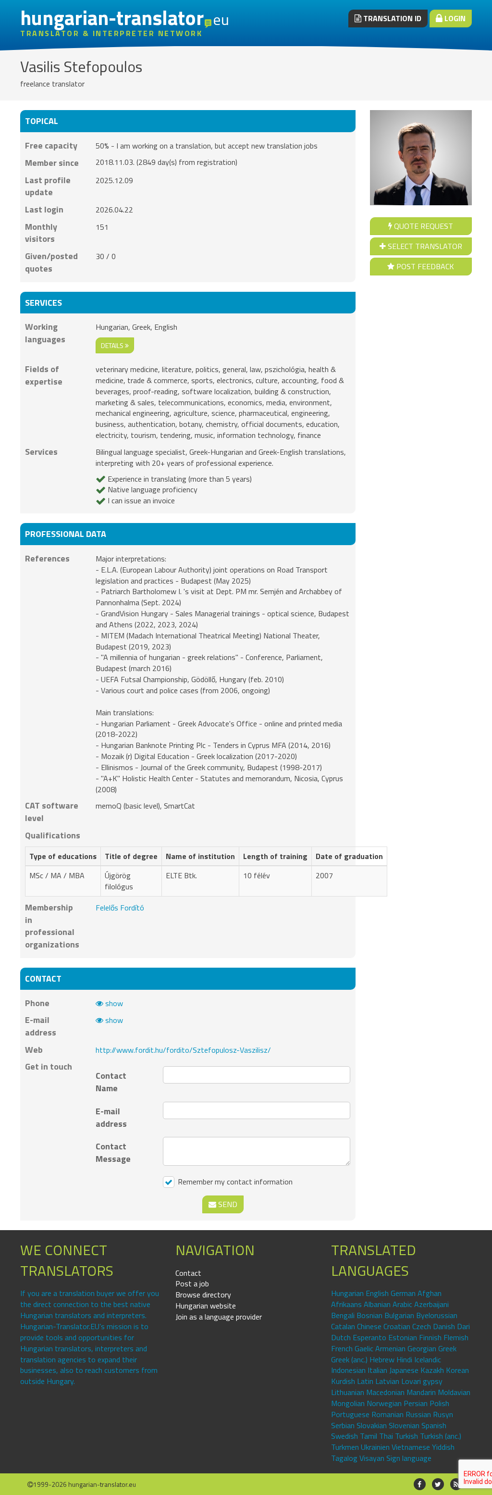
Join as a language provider (218, 1316)
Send (226, 1204)
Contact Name (111, 1081)
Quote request (422, 226)
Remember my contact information (234, 1181)
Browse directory (203, 1294)
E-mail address (111, 1117)
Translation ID (391, 18)
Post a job (192, 1283)
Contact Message (113, 1152)
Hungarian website (205, 1305)
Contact (188, 1273)
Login (454, 18)
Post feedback (424, 266)
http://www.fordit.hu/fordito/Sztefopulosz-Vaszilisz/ (183, 1050)
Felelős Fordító (120, 907)
